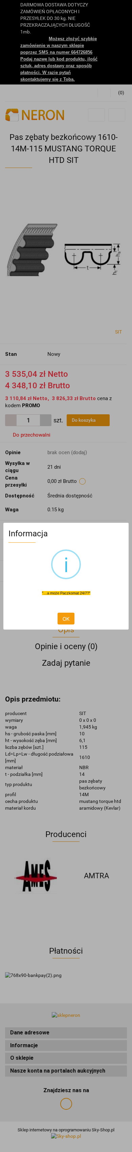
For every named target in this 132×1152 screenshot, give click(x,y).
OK (66, 618)
